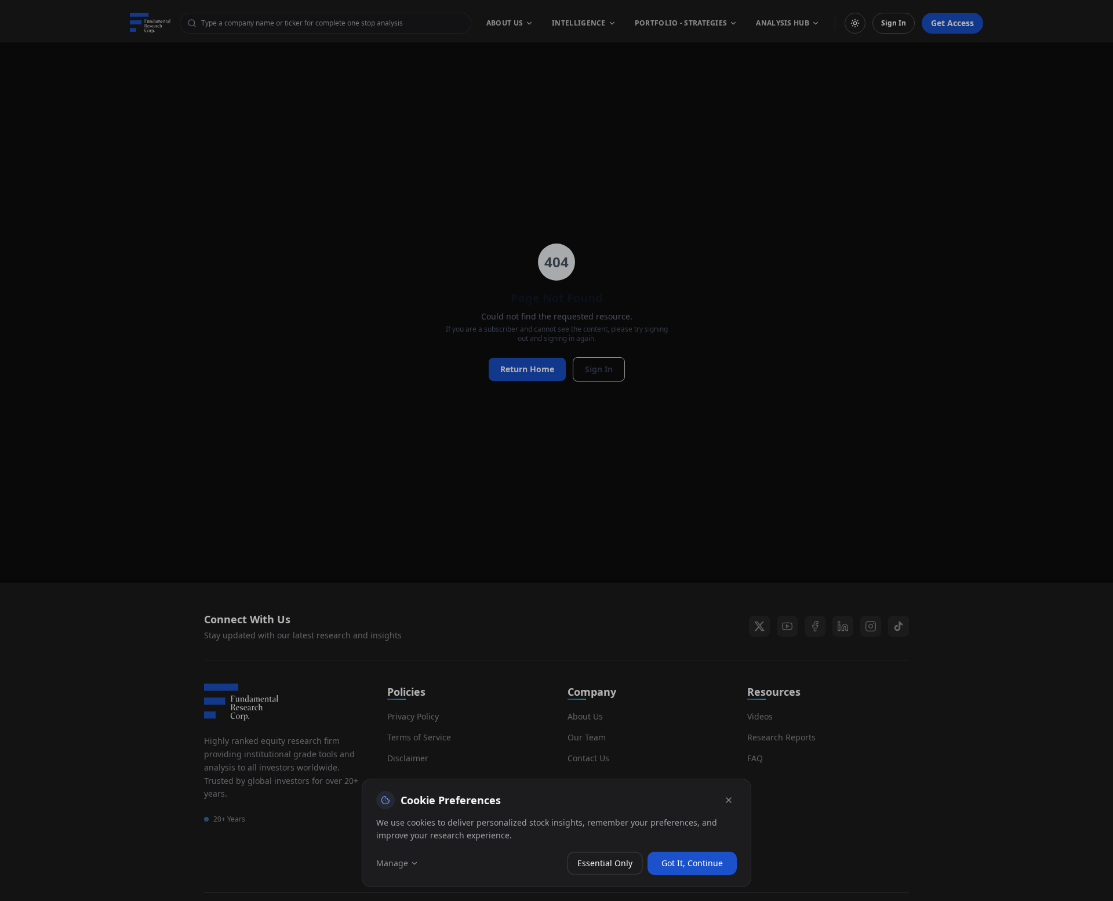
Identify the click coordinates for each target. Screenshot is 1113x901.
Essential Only (604, 863)
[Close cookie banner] (729, 800)
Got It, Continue (692, 863)
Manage (392, 863)
